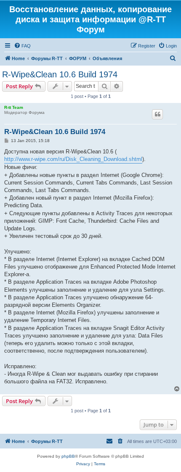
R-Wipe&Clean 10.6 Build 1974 (59, 74)
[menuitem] (22, 46)
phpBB (68, 456)
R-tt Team (13, 107)
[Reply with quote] (157, 114)
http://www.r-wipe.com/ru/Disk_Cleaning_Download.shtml (73, 159)
